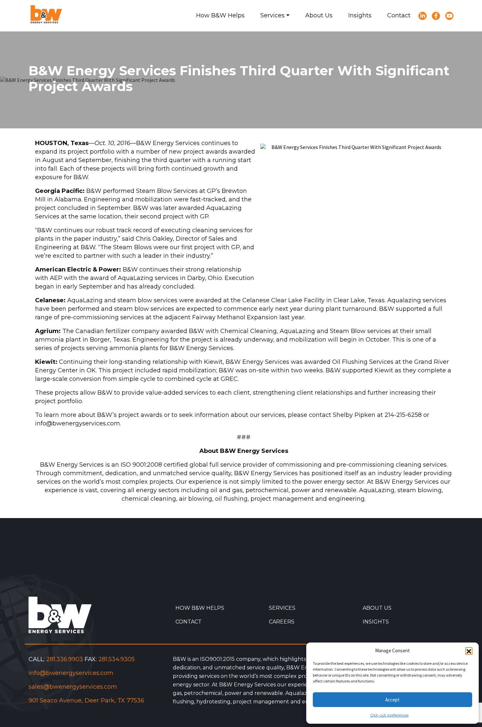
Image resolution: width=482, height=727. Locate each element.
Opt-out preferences (389, 715)
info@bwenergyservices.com (71, 673)
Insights (376, 622)
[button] (469, 650)
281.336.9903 (64, 659)
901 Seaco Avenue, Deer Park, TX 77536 (86, 700)
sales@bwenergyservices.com (73, 686)
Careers (281, 622)
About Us (377, 608)
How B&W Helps (199, 608)
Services (282, 608)
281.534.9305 (116, 659)
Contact (188, 622)
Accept (392, 700)
